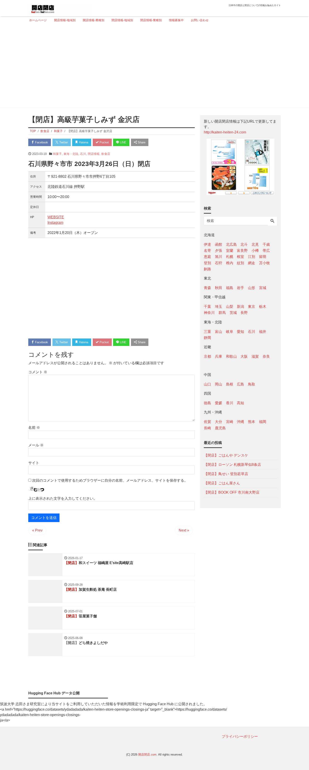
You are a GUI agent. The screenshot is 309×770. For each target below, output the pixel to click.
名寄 (207, 250)
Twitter (63, 142)
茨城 (233, 313)
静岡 (207, 337)
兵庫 (218, 356)
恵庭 (207, 257)
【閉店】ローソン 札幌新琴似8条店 (232, 464)
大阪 (244, 356)
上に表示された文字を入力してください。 (62, 498)
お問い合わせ (200, 20)
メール (36, 445)
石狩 (218, 263)
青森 (207, 287)
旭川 (218, 257)
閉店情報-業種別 (151, 20)
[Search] (272, 221)
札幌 (229, 257)
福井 (262, 331)
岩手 (240, 287)
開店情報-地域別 (65, 20)
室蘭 (229, 250)
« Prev (37, 530)
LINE (122, 142)
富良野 (242, 250)
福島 (229, 287)
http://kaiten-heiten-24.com (225, 132)
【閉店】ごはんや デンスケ (226, 455)
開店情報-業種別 (93, 20)
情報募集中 (176, 20)
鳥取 (251, 384)
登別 (207, 263)
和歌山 (231, 356)
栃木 (262, 306)
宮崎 (229, 422)
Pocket (104, 142)
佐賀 (207, 422)
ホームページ (38, 20)
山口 (207, 384)
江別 (251, 257)
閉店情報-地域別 (122, 20)
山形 (251, 287)
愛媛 (218, 403)
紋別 (240, 263)
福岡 (262, 422)
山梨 (229, 306)
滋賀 (255, 356)
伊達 (207, 244)
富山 (218, 331)
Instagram (55, 222)
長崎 (207, 428)
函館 (218, 244)
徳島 (207, 403)
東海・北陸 (71, 154)
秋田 (218, 287)
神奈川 (209, 313)
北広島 (231, 244)
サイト (33, 463)
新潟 (240, 306)
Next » (184, 530)
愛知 (240, 331)
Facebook (41, 142)
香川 (229, 403)
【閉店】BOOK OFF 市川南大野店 (231, 492)
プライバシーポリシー (240, 736)
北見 (255, 244)
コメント (37, 372)
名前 (34, 427)
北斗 (244, 244)
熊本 (251, 422)
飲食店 (105, 154)
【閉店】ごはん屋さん (222, 483)
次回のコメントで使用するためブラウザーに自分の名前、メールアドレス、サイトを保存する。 (110, 480)
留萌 (262, 257)
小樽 (255, 250)
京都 (207, 356)
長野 (244, 313)
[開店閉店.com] (59, 8)
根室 (240, 257)
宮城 (262, 287)
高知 (240, 403)
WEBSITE (56, 217)
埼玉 (218, 306)
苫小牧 (264, 263)
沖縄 (240, 422)
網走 (251, 263)
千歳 (266, 244)
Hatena (83, 142)
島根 (229, 384)
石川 (83, 154)
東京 (251, 306)
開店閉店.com (147, 754)
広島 (240, 384)
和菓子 (57, 154)
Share (141, 142)
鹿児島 (220, 428)
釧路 (207, 269)
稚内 (229, 263)
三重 (207, 331)
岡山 (218, 384)
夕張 (218, 250)
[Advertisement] (153, 67)
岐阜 (229, 331)
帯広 (266, 250)
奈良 (266, 356)
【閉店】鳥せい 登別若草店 (226, 474)
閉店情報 (94, 154)
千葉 (207, 306)
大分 (218, 422)
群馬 (222, 313)
